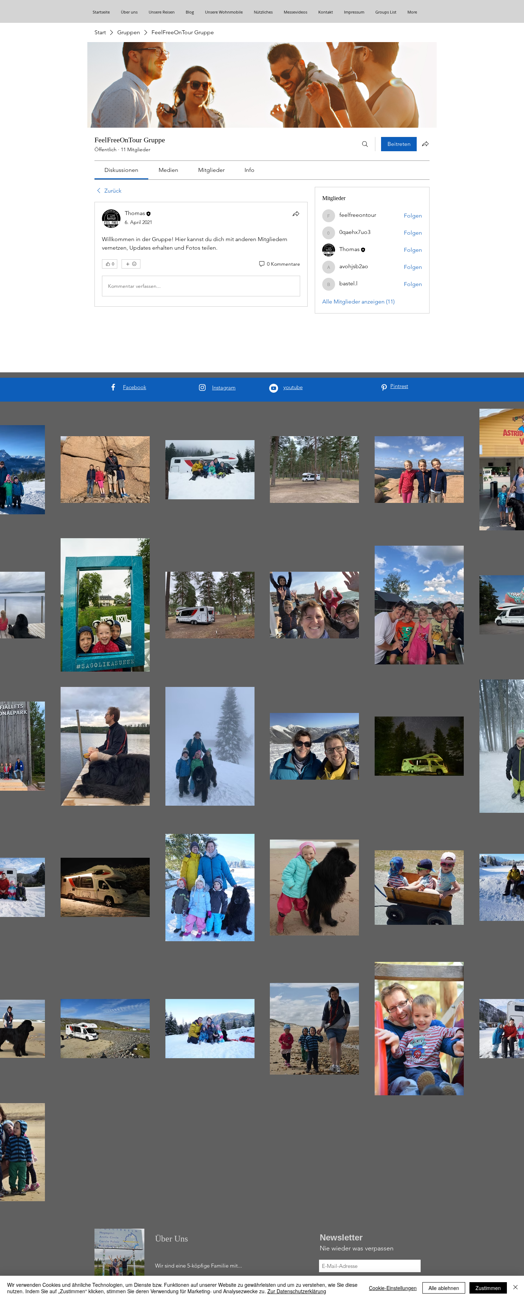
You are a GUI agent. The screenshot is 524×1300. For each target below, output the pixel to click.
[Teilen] (296, 213)
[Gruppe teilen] (425, 143)
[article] (201, 254)
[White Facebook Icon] (113, 387)
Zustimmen (488, 1287)
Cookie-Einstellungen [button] (393, 1287)
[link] (121, 170)
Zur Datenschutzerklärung (296, 1291)
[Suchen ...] (365, 144)
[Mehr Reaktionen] (131, 264)
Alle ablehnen (443, 1287)
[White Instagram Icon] (202, 387)
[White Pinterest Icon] (384, 387)
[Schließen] (515, 1287)
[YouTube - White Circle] (273, 388)
